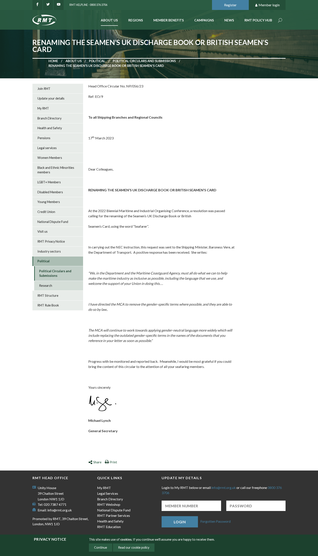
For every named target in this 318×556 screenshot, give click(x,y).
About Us (109, 20)
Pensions (43, 138)
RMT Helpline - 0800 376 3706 (88, 4)
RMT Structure (47, 295)
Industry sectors (49, 251)
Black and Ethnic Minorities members (55, 170)
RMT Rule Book (48, 305)
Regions (135, 20)
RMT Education (109, 527)
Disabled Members (50, 192)
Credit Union (46, 212)
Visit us (42, 231)
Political (97, 61)
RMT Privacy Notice (51, 241)
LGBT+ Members (49, 182)
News (229, 20)
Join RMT (43, 88)
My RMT (43, 108)
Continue (100, 547)
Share (97, 462)
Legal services (47, 148)
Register (230, 5)
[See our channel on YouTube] (59, 5)
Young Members (48, 202)
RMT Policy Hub (258, 20)
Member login (269, 5)
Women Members (49, 158)
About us (74, 61)
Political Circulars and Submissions (144, 61)
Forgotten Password (215, 521)
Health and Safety (49, 128)
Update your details (50, 98)
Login (180, 522)
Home (53, 61)
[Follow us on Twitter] (48, 5)
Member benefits (168, 20)
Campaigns (204, 20)
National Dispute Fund (52, 222)
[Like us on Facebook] (37, 5)
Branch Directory (49, 118)
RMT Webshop (108, 504)
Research (45, 285)
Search (280, 20)
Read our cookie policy (133, 547)
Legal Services (107, 493)
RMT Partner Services (113, 515)
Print (113, 462)
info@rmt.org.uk (59, 510)
